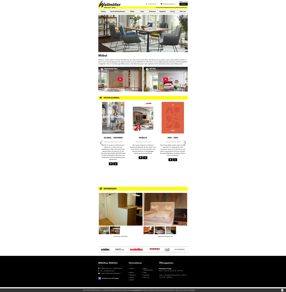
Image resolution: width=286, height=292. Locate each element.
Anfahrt (132, 280)
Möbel (132, 11)
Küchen (103, 11)
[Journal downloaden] (115, 163)
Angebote (162, 11)
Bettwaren (152, 11)
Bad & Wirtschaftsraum (118, 11)
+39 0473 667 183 (108, 271)
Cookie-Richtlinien (136, 290)
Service (172, 11)
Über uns (182, 11)
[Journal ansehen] (111, 163)
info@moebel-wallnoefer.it (113, 273)
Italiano (186, 1)
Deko (142, 11)
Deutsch (181, 1)
